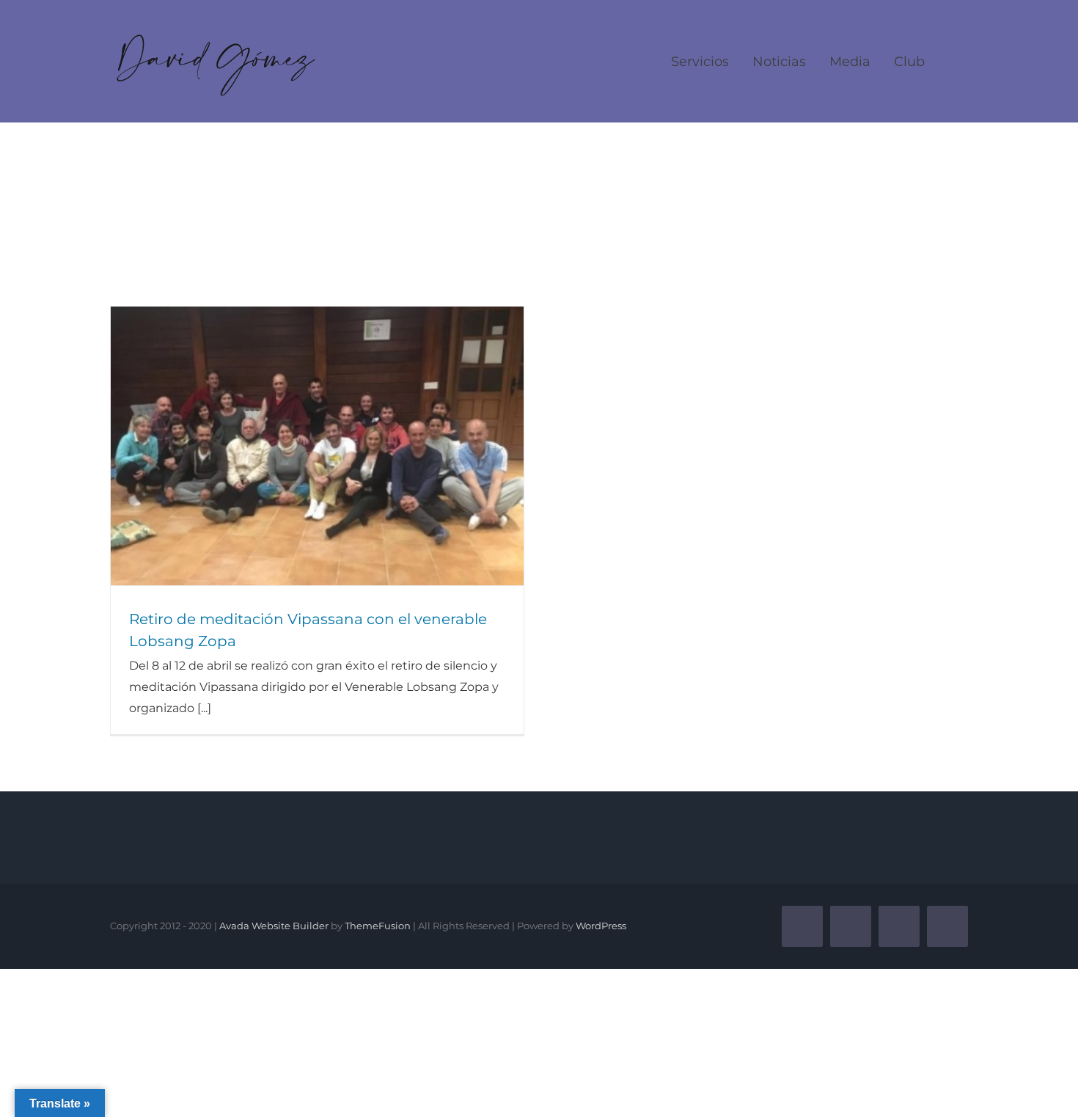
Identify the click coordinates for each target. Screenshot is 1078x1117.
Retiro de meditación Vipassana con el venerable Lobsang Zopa (318, 446)
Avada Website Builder (274, 925)
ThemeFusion (378, 925)
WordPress (601, 925)
